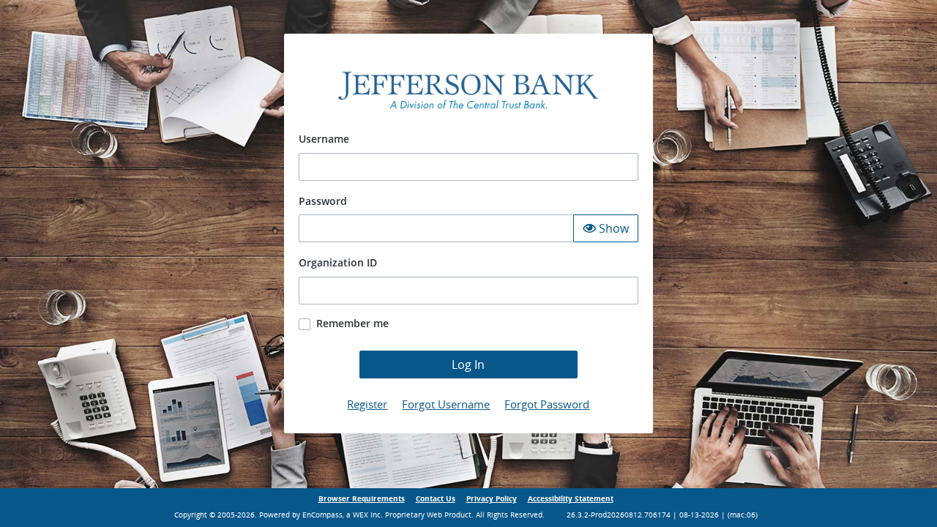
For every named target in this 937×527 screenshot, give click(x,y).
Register (367, 404)
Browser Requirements (361, 499)
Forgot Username (446, 404)
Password (323, 201)
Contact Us (435, 499)
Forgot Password (546, 404)
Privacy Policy (491, 499)
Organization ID (338, 262)
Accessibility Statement (570, 499)
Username (324, 139)
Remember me (352, 323)
